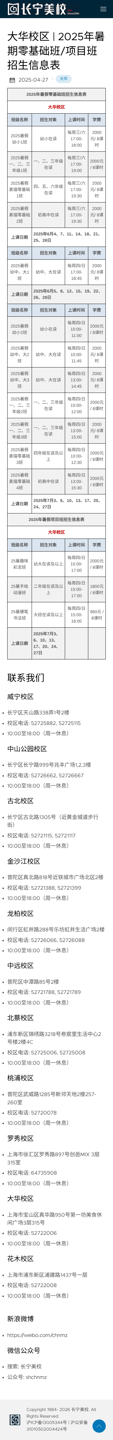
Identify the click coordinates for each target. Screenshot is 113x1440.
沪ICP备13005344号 (47, 1423)
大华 (64, 79)
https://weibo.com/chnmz (37, 1335)
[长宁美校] (49, 9)
